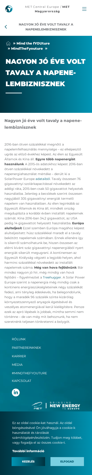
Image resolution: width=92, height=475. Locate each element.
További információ (28, 451)
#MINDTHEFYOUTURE (29, 373)
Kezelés (28, 461)
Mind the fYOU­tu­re (33, 43)
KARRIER (19, 356)
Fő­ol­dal (8, 43)
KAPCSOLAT (21, 381)
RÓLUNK (19, 339)
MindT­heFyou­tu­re (27, 48)
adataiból (43, 179)
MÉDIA (17, 365)
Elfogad (67, 461)
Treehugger (52, 277)
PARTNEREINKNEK (26, 348)
